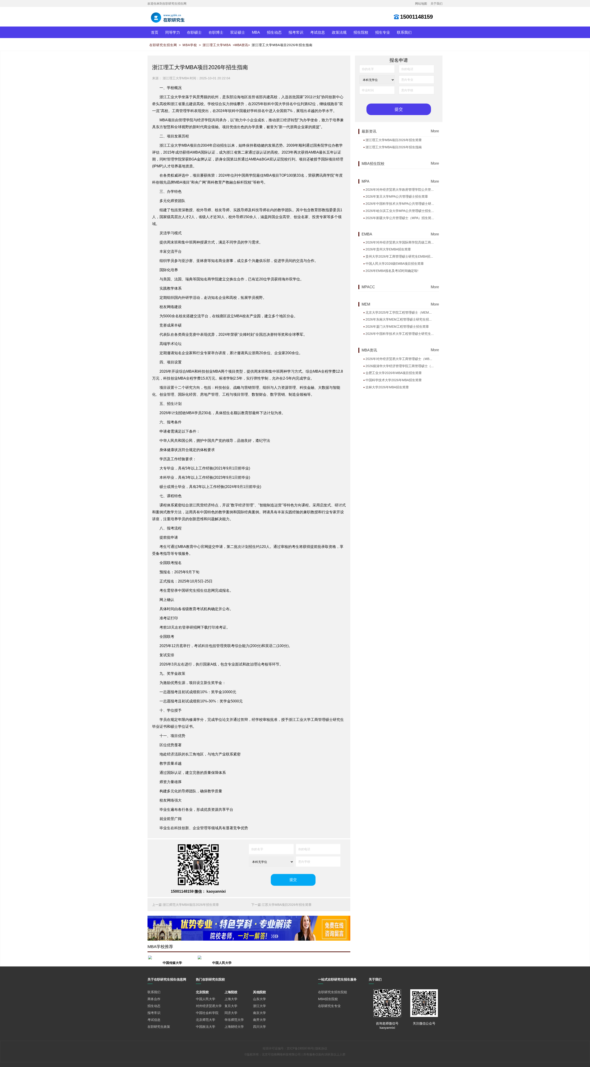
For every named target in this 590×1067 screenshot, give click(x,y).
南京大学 (259, 1012)
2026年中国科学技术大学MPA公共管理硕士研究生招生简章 (408, 203)
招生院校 (361, 32)
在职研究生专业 (329, 1006)
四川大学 (259, 1026)
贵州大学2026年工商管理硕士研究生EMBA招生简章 (403, 256)
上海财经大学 (234, 1026)
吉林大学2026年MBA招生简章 (387, 387)
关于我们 (436, 3)
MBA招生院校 (328, 999)
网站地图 (421, 3)
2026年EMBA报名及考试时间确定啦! (392, 270)
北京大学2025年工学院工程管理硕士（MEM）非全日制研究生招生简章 (417, 312)
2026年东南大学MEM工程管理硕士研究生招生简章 (402, 319)
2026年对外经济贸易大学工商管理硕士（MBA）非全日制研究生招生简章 (418, 358)
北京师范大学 (205, 1019)
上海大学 (230, 999)
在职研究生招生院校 (332, 992)
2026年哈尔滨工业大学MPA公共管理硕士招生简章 (402, 210)
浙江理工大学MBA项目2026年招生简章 (394, 140)
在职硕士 (194, 32)
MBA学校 (190, 45)
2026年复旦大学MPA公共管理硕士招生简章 (397, 196)
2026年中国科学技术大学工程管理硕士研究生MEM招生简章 (408, 333)
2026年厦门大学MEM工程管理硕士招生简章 (397, 326)
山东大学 (259, 999)
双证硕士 (237, 32)
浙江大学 (259, 1006)
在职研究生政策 (159, 1026)
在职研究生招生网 (163, 45)
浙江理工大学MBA (217, 45)
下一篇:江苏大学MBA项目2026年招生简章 (281, 904)
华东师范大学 (234, 1019)
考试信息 (317, 32)
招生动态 (274, 32)
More (435, 131)
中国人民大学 (205, 999)
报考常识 (296, 32)
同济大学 (230, 1012)
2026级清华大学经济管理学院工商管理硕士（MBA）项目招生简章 (413, 366)
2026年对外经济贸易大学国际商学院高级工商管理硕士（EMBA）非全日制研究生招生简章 (430, 242)
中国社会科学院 (207, 1012)
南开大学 (259, 1019)
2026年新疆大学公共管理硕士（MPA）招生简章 (400, 218)
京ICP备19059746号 (300, 1048)
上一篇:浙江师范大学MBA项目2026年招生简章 (185, 904)
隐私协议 (321, 1048)
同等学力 (172, 32)
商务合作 (154, 999)
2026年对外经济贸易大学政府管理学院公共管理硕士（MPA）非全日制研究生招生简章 (427, 189)
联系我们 (404, 32)
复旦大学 (230, 1006)
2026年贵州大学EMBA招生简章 (388, 249)
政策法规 (339, 32)
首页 (154, 32)
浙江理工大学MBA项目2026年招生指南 (282, 45)
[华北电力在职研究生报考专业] (249, 928)
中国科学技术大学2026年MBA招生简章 (394, 380)
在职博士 (216, 32)
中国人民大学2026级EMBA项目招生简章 (395, 263)
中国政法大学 (205, 1026)
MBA (256, 32)
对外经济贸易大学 (209, 1006)
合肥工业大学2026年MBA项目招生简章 (394, 372)
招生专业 (382, 32)
